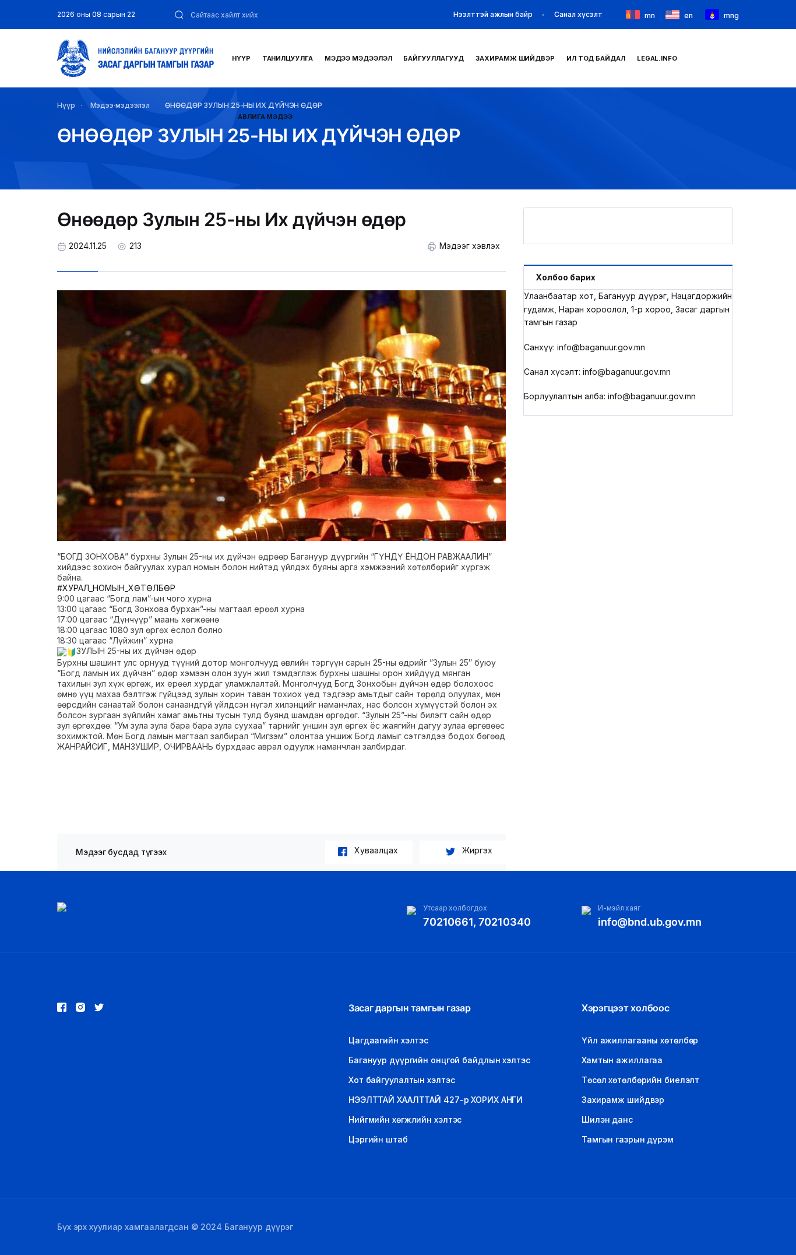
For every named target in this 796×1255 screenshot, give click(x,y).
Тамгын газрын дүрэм (628, 1139)
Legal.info (657, 58)
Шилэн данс (607, 1119)
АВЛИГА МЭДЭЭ (265, 117)
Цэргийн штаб (378, 1139)
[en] (674, 13)
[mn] (635, 13)
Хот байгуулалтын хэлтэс (401, 1080)
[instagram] (99, 1007)
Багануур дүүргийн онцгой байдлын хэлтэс (439, 1060)
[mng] (714, 13)
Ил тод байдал (595, 58)
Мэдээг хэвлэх (469, 246)
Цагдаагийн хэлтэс (388, 1040)
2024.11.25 (88, 246)
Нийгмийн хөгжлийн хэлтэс (405, 1119)
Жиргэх (477, 850)
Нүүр (241, 58)
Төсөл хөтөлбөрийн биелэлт (640, 1080)
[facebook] (61, 1007)
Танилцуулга (287, 58)
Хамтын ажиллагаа (622, 1060)
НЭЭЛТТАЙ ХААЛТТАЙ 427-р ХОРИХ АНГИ (435, 1100)
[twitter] (80, 1007)
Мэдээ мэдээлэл (358, 58)
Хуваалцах (376, 850)
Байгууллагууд (433, 58)
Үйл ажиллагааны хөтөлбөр (640, 1040)
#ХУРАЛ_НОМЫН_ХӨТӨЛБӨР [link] (116, 588)
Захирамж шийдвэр (515, 58)
